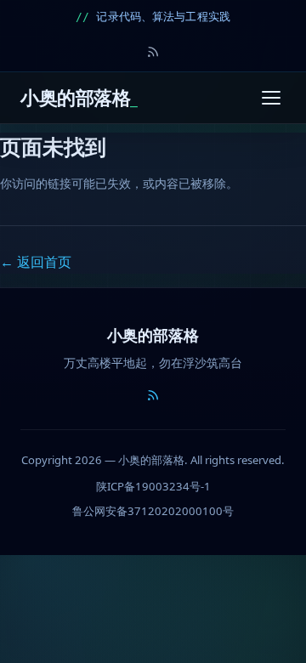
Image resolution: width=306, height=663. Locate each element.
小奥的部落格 (75, 97)
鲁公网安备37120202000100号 (153, 510)
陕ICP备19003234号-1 (153, 486)
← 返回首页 (35, 261)
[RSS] (153, 52)
